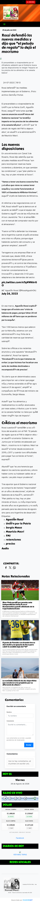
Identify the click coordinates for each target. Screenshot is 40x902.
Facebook (20, 838)
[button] (24, 2)
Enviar (28, 745)
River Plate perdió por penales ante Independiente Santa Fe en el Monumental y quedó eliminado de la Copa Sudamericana (18, 606)
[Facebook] (37, 2)
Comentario (10, 721)
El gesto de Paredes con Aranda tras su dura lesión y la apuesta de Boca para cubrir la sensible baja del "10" (18, 645)
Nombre (9, 712)
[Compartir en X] (10, 567)
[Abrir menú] (4, 24)
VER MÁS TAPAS (20, 854)
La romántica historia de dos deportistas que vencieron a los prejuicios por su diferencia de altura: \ (19, 683)
